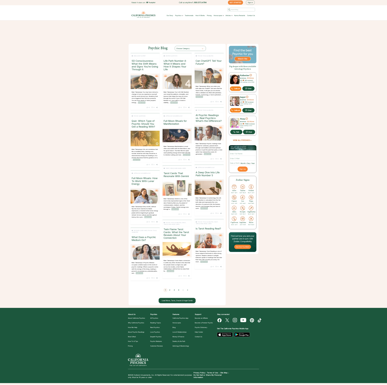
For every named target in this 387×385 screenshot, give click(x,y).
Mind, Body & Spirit (140, 56)
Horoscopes (218, 15)
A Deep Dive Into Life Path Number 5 (208, 174)
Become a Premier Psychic (204, 323)
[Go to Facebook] (220, 320)
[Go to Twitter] (227, 320)
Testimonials (189, 15)
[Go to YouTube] (243, 320)
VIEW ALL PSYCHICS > (242, 140)
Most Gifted (132, 337)
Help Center (199, 332)
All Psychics (154, 318)
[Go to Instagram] (235, 320)
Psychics (178, 15)
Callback (237, 89)
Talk (236, 132)
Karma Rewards (239, 15)
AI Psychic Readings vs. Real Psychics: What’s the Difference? (209, 118)
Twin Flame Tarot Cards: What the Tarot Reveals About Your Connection (176, 233)
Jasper (243, 97)
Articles (228, 15)
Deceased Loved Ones (140, 230)
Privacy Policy (199, 373)
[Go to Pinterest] (251, 320)
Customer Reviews (156, 346)
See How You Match (242, 247)
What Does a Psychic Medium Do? (144, 238)
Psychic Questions (139, 116)
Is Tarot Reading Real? (208, 228)
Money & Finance (178, 337)
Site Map (223, 373)
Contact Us (251, 15)
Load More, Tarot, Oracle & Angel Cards (177, 301)
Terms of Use (212, 373)
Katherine (244, 75)
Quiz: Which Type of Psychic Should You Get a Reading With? (143, 123)
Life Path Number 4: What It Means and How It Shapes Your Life (175, 65)
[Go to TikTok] (259, 320)
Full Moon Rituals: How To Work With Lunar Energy (145, 181)
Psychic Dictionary (201, 327)
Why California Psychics (136, 323)
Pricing (209, 15)
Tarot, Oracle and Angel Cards (176, 168)
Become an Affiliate (201, 318)
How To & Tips (133, 341)
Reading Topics (155, 323)
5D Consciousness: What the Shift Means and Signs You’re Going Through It (145, 65)
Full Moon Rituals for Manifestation (175, 122)
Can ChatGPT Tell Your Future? (209, 62)
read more (141, 102)
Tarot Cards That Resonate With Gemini (176, 175)
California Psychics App (180, 318)
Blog (174, 327)
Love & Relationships (180, 332)
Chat (248, 88)
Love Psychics (155, 332)
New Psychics (155, 327)
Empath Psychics (155, 337)
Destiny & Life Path (171, 56)
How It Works (200, 15)
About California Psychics (136, 318)
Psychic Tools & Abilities (205, 56)
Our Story (170, 15)
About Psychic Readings (136, 332)
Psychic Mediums (156, 341)
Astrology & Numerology (174, 116)
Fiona (242, 118)
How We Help (132, 327)
